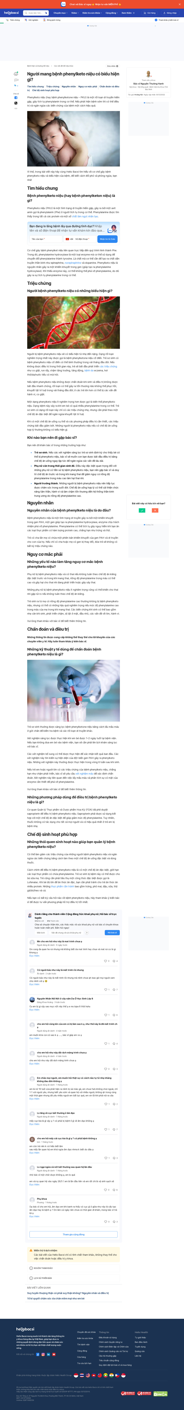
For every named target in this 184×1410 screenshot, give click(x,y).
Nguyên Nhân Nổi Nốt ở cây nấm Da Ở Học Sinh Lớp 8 (65, 998)
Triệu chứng (52, 86)
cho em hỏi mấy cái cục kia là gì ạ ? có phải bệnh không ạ (67, 1138)
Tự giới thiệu (140, 1337)
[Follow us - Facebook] (37, 1354)
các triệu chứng (108, 366)
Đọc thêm (34, 955)
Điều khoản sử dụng (108, 1337)
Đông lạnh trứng (53, 20)
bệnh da (88, 370)
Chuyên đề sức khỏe (86, 1332)
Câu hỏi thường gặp (107, 1356)
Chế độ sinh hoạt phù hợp (45, 90)
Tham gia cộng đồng (73, 1234)
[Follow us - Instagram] (43, 1354)
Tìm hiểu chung (35, 86)
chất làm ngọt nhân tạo (85, 216)
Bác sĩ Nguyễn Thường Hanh (148, 83)
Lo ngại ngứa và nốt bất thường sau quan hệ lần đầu (64, 1167)
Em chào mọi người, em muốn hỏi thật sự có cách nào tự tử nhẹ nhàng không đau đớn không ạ (74, 1080)
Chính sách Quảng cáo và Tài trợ (113, 1351)
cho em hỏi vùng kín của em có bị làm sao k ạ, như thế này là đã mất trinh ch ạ (77, 1026)
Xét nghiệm (33, 20)
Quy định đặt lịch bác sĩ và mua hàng (115, 1365)
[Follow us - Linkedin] (48, 1354)
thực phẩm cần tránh (62, 886)
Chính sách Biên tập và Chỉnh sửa (114, 1347)
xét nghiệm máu (84, 773)
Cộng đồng (82, 1351)
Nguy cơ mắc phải (87, 86)
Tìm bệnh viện (83, 1344)
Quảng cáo (140, 1351)
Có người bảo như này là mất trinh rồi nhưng (60, 970)
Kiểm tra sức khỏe (85, 1338)
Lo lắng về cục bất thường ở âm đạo (56, 1113)
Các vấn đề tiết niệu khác (63, 66)
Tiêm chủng (15, 20)
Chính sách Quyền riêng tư (110, 1342)
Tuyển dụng (140, 1347)
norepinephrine (73, 262)
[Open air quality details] (16, 74)
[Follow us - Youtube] (53, 1354)
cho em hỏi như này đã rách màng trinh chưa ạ (61, 1052)
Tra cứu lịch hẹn (84, 1363)
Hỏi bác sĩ (112, 932)
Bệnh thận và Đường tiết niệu (38, 66)
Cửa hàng (81, 1357)
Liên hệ (138, 1356)
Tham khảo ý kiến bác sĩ (168, 20)
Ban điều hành (141, 1342)
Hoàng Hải (138, 95)
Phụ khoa (42, 1198)
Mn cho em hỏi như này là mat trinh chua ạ (59, 941)
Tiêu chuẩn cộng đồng (109, 1360)
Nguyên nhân (69, 86)
